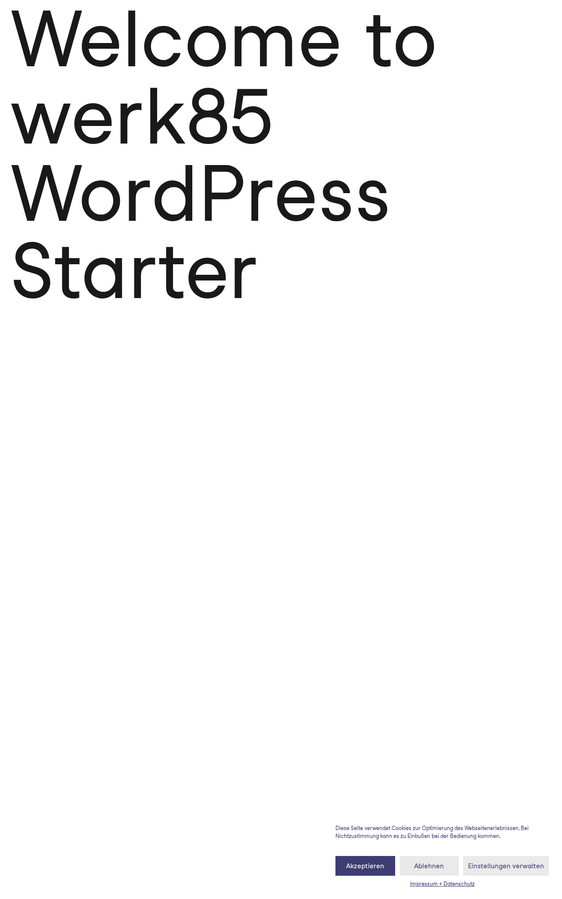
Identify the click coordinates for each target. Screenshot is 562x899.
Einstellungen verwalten (506, 866)
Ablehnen (429, 866)
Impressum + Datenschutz (442, 884)
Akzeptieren (365, 866)
